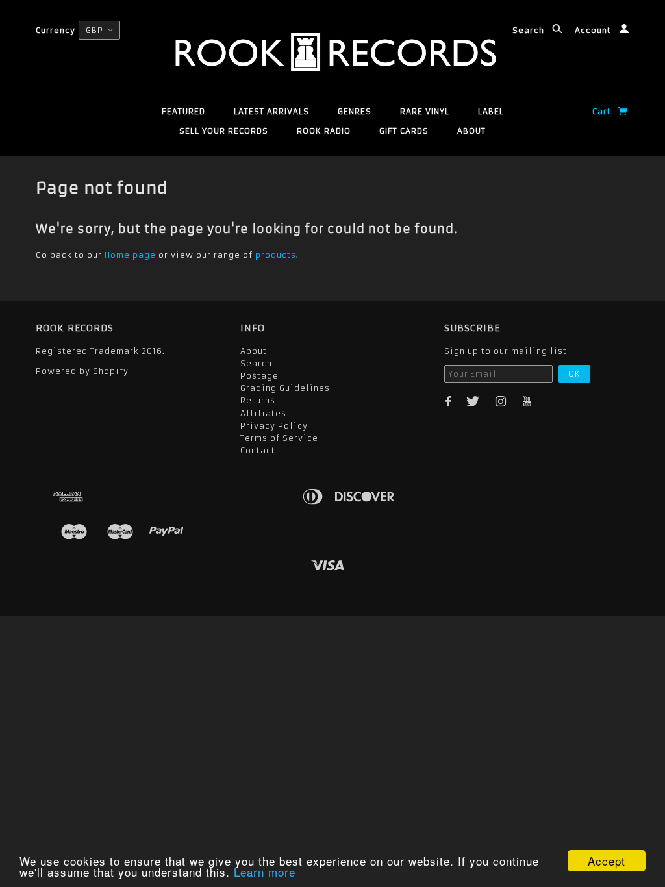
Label (491, 111)
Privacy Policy (274, 426)
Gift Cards (404, 131)
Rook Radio (324, 131)
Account (594, 30)
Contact (257, 450)
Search (529, 30)
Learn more (264, 872)
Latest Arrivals (271, 111)
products (275, 255)
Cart (603, 111)
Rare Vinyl (424, 111)
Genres (354, 111)
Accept (606, 861)
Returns (257, 400)
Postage (259, 376)
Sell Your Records (223, 131)
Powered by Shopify (82, 371)
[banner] (332, 51)
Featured (183, 111)
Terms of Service (279, 438)
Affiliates (263, 413)
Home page (130, 255)
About (471, 131)
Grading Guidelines (285, 388)
